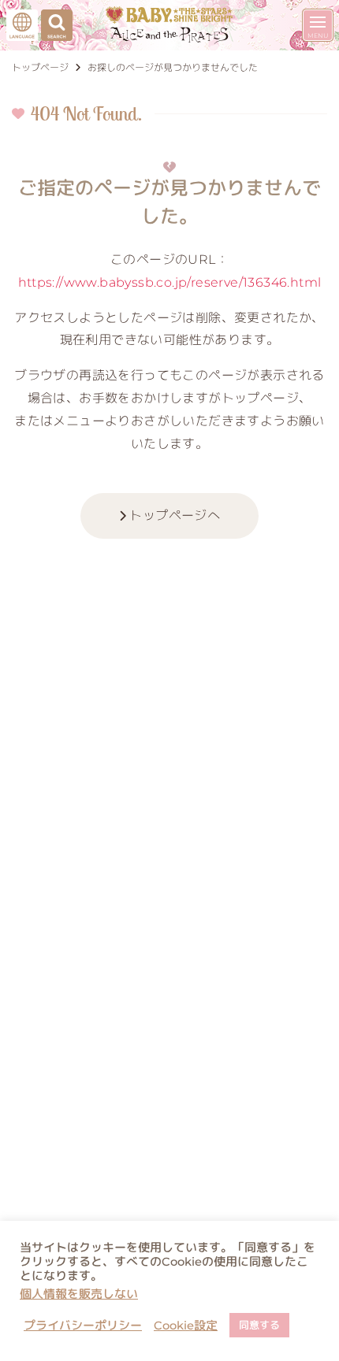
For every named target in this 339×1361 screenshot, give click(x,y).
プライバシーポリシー (83, 1325)
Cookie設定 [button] (186, 1325)
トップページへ (173, 515)
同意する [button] (259, 1324)
